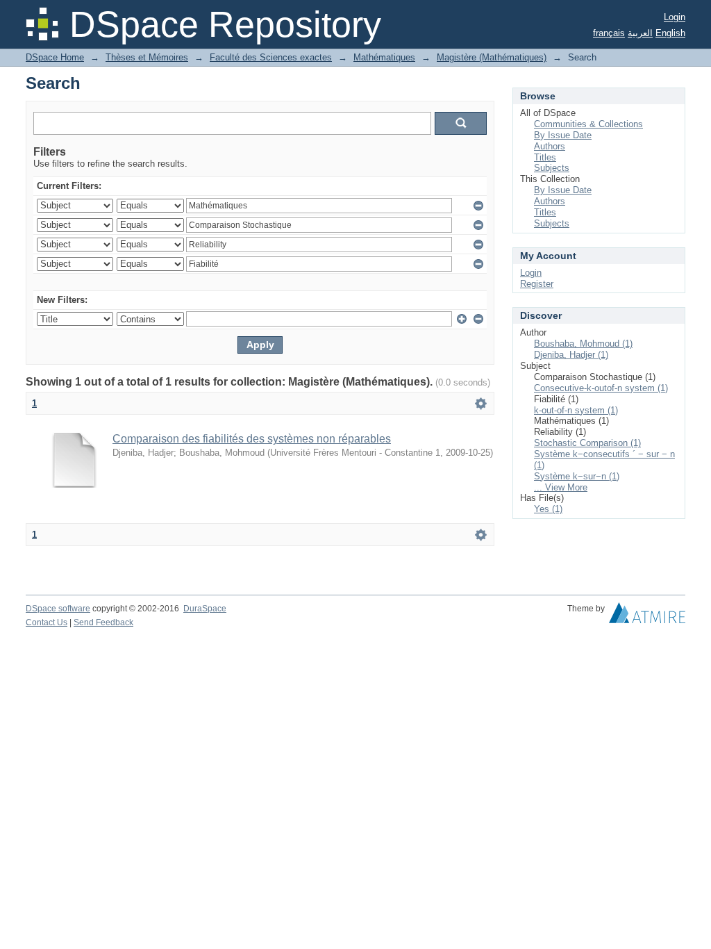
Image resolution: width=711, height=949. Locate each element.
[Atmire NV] (647, 616)
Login (674, 17)
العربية (640, 33)
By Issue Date (563, 135)
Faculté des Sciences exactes (271, 57)
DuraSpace (204, 608)
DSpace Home (55, 57)
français (609, 33)
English (670, 33)
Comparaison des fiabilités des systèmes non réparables (251, 439)
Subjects (551, 168)
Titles (545, 157)
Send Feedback (103, 622)
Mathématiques (384, 57)
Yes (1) (548, 509)
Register (536, 284)
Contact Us (46, 622)
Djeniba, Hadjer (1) (571, 354)
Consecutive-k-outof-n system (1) (601, 388)
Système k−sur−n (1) (576, 476)
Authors (549, 146)
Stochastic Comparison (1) (587, 443)
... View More (560, 487)
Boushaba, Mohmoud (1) (583, 343)
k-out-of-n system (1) (576, 410)
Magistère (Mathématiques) (491, 57)
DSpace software (58, 608)
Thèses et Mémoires (147, 57)
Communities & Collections (588, 124)
